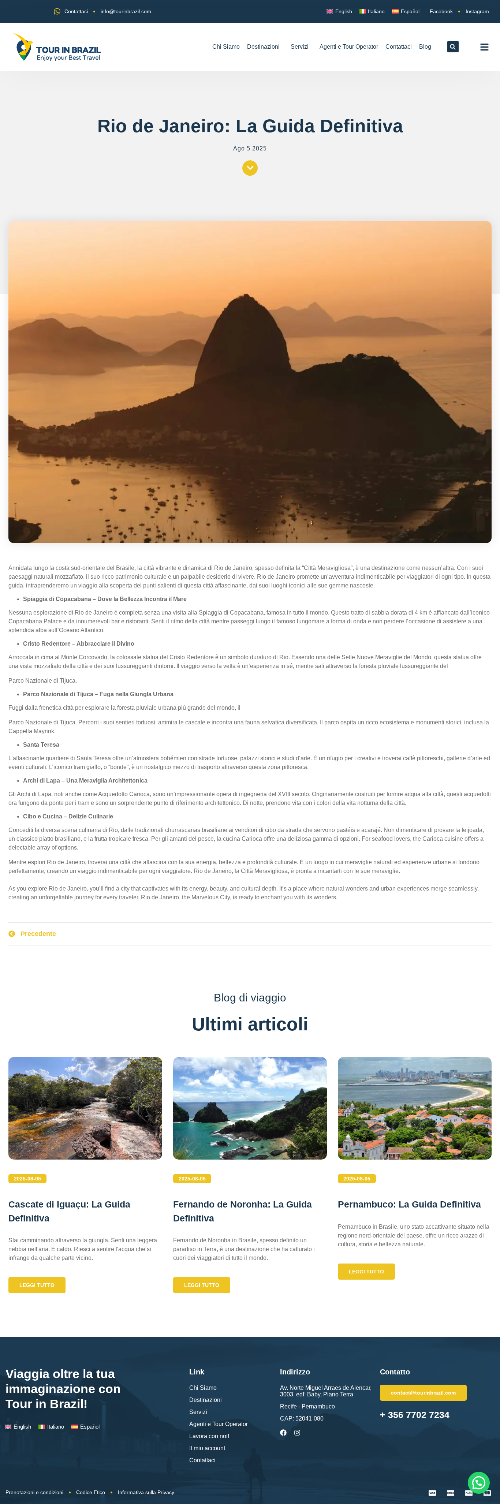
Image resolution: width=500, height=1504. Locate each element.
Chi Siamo (226, 47)
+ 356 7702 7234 (414, 1415)
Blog (425, 47)
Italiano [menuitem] (376, 11)
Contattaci (398, 47)
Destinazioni (263, 47)
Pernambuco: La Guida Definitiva (409, 1204)
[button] (453, 46)
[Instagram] (297, 1432)
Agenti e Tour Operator (349, 47)
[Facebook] (283, 1432)
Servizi (300, 47)
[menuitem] (339, 11)
